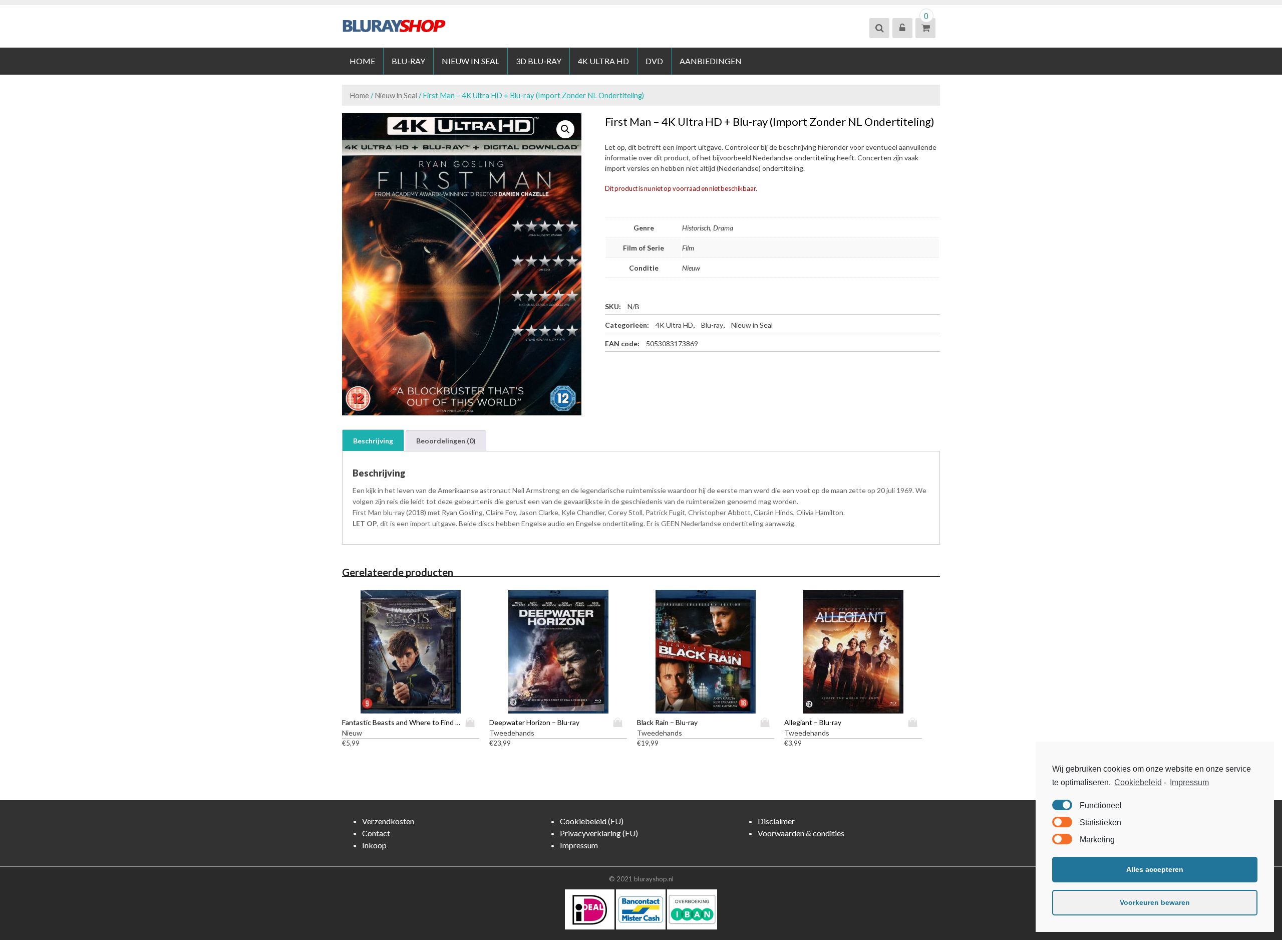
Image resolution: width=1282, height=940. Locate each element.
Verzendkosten (388, 821)
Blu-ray (408, 61)
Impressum (1189, 782)
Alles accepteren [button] (1154, 869)
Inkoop (374, 845)
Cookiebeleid (1138, 782)
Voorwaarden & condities (801, 833)
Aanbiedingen (711, 61)
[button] (565, 129)
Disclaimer (776, 821)
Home (362, 61)
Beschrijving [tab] (373, 440)
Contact (376, 833)
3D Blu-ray (538, 61)
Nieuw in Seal (470, 61)
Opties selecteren (472, 722)
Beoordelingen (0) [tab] (446, 440)
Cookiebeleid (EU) (591, 821)
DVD (654, 61)
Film (688, 248)
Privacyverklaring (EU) (599, 833)
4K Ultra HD (603, 61)
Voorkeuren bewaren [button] (1155, 902)
